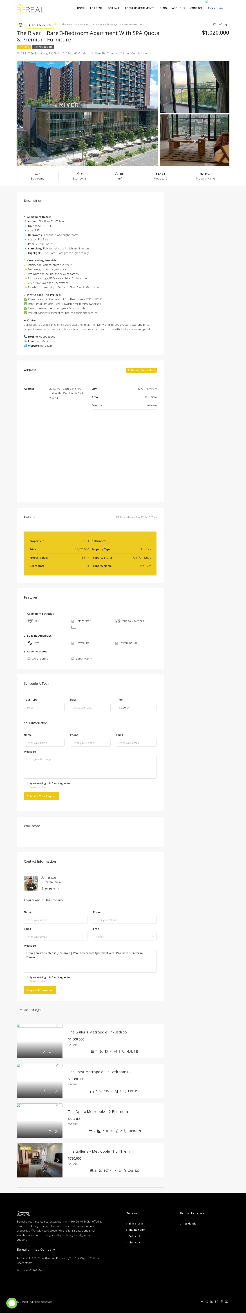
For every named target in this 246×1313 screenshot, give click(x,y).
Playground (83, 643)
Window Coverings (132, 621)
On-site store (40, 658)
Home (81, 8)
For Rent (96, 8)
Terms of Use (37, 787)
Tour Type (30, 699)
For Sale (114, 8)
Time (119, 699)
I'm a (96, 929)
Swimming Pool (129, 643)
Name (28, 735)
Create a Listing (40, 24)
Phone (74, 735)
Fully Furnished (43, 46)
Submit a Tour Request (42, 796)
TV (78, 627)
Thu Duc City (136, 1230)
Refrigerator (83, 621)
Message (30, 751)
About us (178, 8)
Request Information (40, 990)
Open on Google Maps (143, 370)
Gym (36, 643)
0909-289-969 (53, 882)
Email (119, 735)
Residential (190, 1223)
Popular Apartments (139, 8)
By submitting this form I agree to (49, 785)
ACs (36, 621)
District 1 (134, 1236)
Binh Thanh (135, 1223)
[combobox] (44, 707)
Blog (163, 8)
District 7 (134, 1242)
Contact (196, 8)
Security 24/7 (84, 658)
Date (73, 699)
